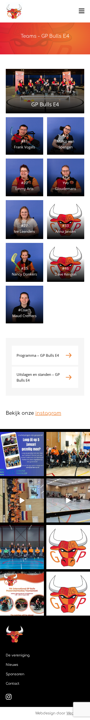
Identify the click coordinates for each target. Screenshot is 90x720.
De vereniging (18, 655)
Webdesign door (59, 713)
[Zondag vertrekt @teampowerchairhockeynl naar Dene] (22, 547)
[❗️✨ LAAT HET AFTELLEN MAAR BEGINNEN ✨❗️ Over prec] (22, 594)
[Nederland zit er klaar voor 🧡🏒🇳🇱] (22, 501)
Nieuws (12, 665)
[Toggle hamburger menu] (81, 10)
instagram (48, 413)
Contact (12, 683)
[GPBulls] (14, 11)
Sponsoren (15, 674)
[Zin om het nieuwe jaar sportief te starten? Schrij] (22, 454)
